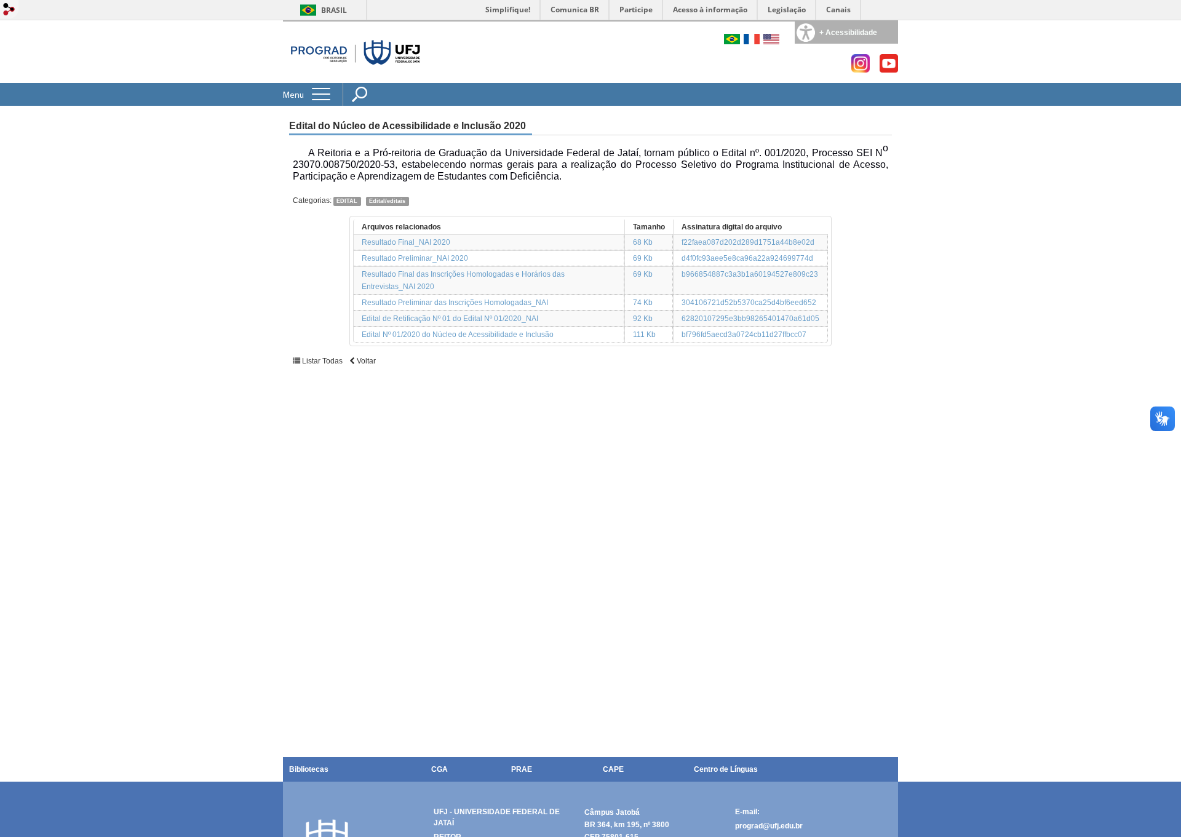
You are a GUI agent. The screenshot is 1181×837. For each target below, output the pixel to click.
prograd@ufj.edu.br (769, 826)
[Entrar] (9, 10)
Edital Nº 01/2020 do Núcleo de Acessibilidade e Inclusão (458, 334)
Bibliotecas (308, 769)
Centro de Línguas (726, 769)
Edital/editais (387, 201)
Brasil (334, 10)
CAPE (613, 769)
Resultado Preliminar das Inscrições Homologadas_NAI (455, 302)
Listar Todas (321, 361)
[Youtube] (889, 69)
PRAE (521, 769)
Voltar (365, 361)
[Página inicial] (356, 52)
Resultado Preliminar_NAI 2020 (415, 258)
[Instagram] (860, 69)
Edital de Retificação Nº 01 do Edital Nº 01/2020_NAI (450, 318)
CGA (439, 769)
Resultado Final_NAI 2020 (406, 242)
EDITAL (346, 201)
